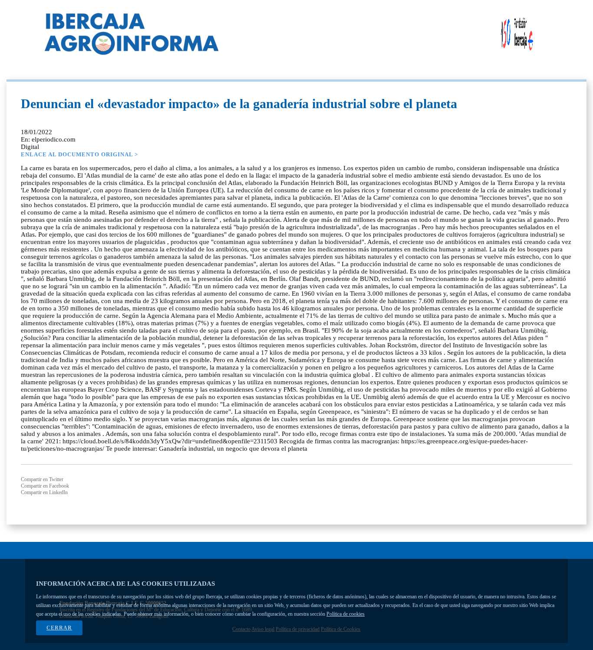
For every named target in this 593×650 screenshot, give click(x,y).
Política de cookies (345, 614)
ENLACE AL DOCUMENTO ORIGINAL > (79, 154)
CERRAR (59, 628)
